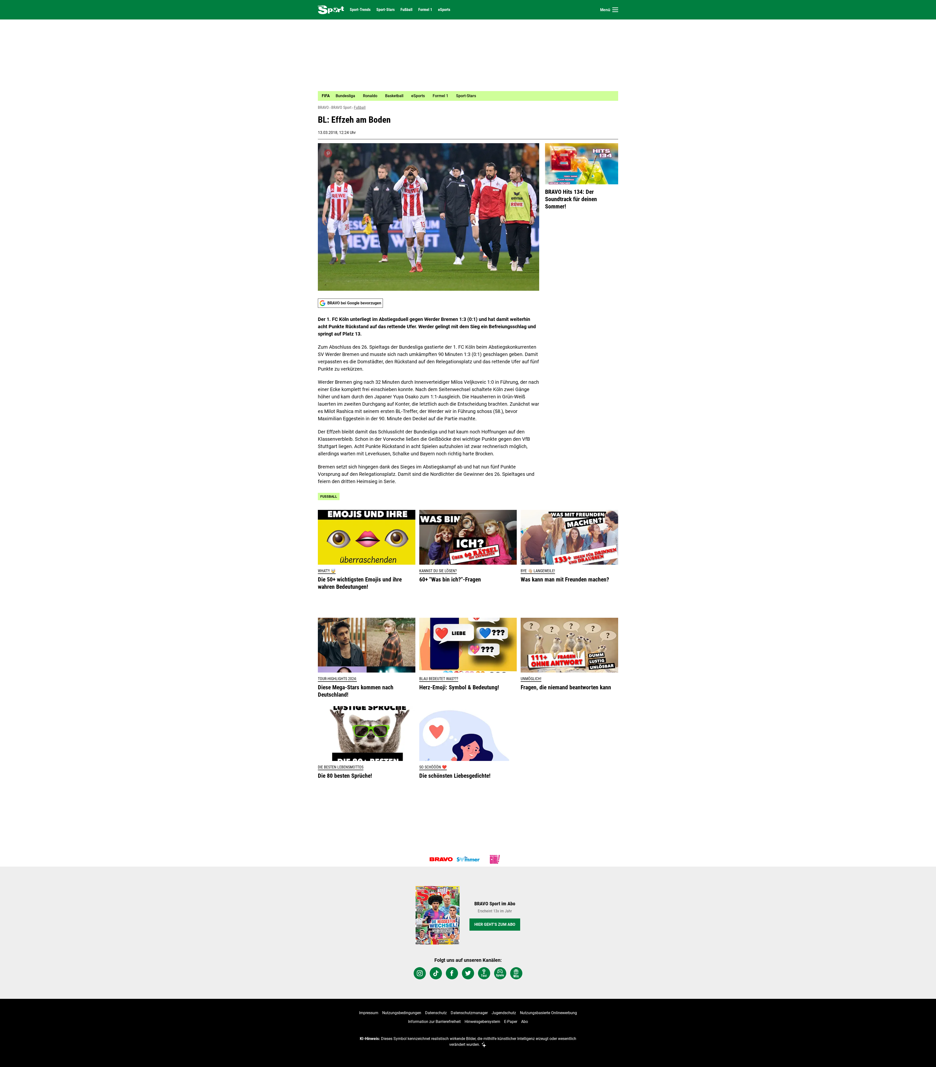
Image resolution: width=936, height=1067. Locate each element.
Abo (524, 1021)
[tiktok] (436, 973)
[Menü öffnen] (615, 10)
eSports (444, 10)
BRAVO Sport (341, 107)
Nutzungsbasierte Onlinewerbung (548, 1013)
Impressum (368, 1013)
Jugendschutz (504, 1013)
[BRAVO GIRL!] (495, 859)
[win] (516, 973)
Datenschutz (436, 1013)
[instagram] (420, 973)
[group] (465, 96)
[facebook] (452, 973)
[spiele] (500, 973)
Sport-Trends (360, 10)
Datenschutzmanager (469, 1013)
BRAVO (323, 107)
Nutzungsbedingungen (401, 1013)
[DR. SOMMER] (468, 859)
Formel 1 (425, 10)
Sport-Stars (385, 10)
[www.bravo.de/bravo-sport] (331, 9)
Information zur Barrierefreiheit (434, 1021)
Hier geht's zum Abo (494, 924)
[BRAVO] (441, 859)
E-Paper (510, 1021)
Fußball (406, 10)
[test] (484, 973)
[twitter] (468, 973)
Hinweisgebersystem (482, 1021)
